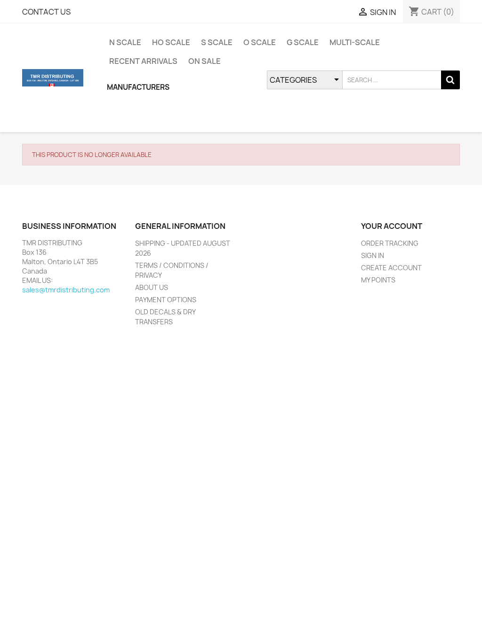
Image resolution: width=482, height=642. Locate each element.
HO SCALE (171, 42)
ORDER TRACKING (389, 243)
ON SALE (204, 61)
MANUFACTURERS (138, 87)
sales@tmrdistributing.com (66, 289)
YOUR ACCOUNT (391, 226)
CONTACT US (46, 12)
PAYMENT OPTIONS (165, 299)
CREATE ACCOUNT (391, 267)
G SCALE (303, 42)
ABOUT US (151, 287)
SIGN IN (372, 255)
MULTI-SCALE (354, 42)
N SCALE (125, 42)
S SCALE (217, 42)
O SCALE (259, 42)
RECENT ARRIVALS (143, 61)
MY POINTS (378, 279)
